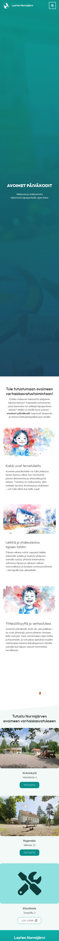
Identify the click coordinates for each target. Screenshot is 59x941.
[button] (29, 785)
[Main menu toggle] (52, 5)
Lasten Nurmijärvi (22, 5)
